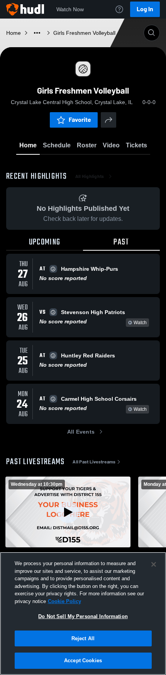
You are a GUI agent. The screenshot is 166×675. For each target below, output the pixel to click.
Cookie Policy (64, 601)
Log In (145, 9)
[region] (83, 613)
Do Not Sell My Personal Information (83, 616)
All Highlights (89, 176)
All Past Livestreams (94, 462)
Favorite (80, 119)
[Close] (153, 564)
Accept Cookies (83, 660)
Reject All (83, 638)
